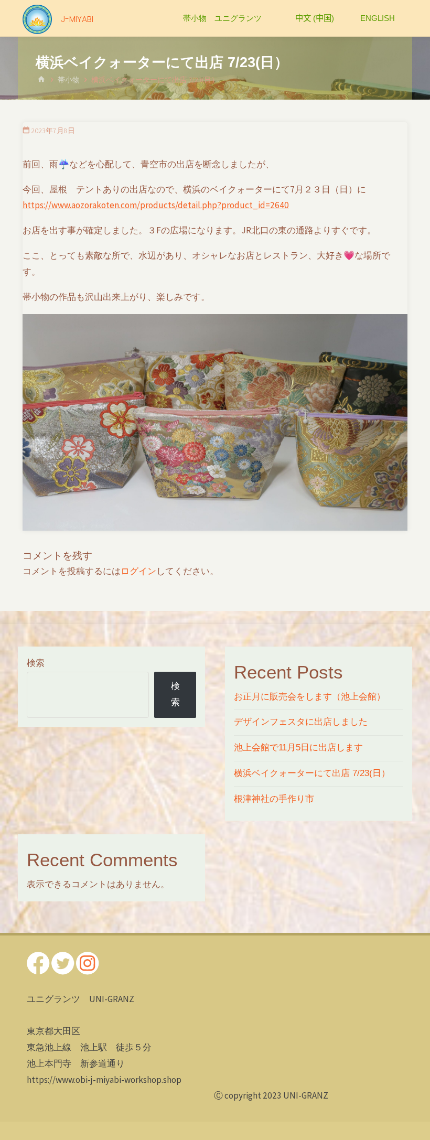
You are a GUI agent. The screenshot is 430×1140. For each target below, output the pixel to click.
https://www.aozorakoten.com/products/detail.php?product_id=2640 (156, 205)
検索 (36, 663)
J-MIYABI (77, 19)
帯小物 (69, 80)
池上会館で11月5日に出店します (298, 747)
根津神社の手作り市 (274, 799)
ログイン (138, 571)
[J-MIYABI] (37, 18)
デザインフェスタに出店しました (301, 722)
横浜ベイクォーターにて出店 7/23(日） (312, 773)
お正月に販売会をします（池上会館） (309, 697)
